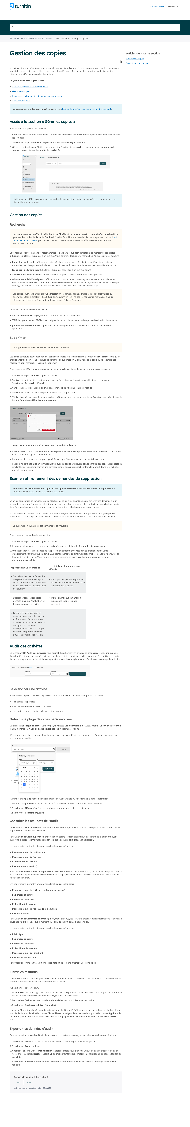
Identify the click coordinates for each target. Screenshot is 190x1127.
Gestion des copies (21, 91)
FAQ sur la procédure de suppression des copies (85, 109)
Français (172, 6)
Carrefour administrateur (40, 38)
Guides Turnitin (17, 38)
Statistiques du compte (137, 63)
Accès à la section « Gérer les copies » (30, 86)
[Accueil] (20, 6)
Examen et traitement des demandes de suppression (37, 96)
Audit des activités (21, 100)
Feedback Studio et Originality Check (73, 38)
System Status (158, 6)
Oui (18, 1082)
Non (29, 1082)
